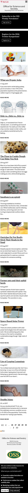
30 (26, 425)
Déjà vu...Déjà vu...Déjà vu (12, 116)
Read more (4, 98)
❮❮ (2, 425)
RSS (3, 431)
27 (15, 425)
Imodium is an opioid (10, 197)
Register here (6, 40)
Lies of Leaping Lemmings (12, 361)
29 (22, 425)
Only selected (14, 490)
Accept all (5, 490)
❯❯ (17, 427)
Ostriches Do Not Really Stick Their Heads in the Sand (11, 239)
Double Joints (6, 399)
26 (12, 425)
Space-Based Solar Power (12, 321)
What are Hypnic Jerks (10, 80)
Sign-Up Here (6, 22)
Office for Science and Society (14, 7)
